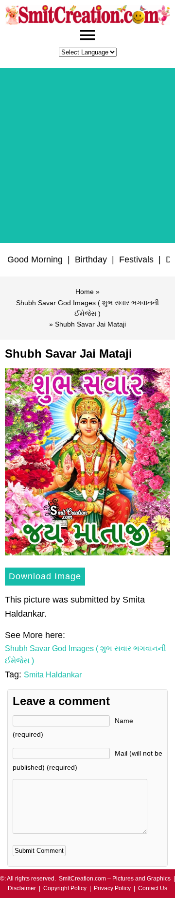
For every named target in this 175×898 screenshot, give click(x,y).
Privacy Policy (112, 888)
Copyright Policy (65, 888)
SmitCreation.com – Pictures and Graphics (115, 878)
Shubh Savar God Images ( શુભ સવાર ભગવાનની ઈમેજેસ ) (87, 308)
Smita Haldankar (53, 675)
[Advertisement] (87, 155)
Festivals (136, 259)
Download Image (45, 576)
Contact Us (152, 888)
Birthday (91, 259)
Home (84, 291)
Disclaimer (22, 888)
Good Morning (35, 259)
